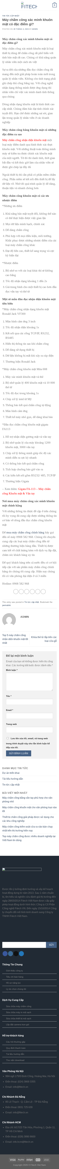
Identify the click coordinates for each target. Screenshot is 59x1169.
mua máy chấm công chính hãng (25, 532)
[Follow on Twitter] (21, 953)
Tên (8, 696)
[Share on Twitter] (26, 591)
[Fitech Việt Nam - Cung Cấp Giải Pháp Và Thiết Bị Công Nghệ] (29, 5)
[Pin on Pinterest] (37, 591)
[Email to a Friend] (32, 591)
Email (9, 710)
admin (35, 29)
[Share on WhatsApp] (15, 591)
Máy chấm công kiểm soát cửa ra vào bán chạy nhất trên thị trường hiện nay (27, 828)
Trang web (11, 724)
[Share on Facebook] (21, 591)
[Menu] (4, 5)
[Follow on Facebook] (5, 953)
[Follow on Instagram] (10, 953)
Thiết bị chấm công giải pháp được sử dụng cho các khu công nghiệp (28, 819)
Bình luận (11, 670)
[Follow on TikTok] (15, 953)
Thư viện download (15, 1060)
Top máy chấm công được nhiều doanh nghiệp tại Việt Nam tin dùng (29, 838)
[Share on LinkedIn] (43, 591)
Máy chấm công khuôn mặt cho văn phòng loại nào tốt (29, 809)
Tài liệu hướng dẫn (12, 779)
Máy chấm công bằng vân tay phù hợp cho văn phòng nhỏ (27, 799)
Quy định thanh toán (16, 1048)
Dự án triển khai (11, 773)
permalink (6, 605)
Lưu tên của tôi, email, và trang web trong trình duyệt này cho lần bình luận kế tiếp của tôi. (28, 743)
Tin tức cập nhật (11, 16)
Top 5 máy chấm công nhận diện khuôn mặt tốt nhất (15, 639)
